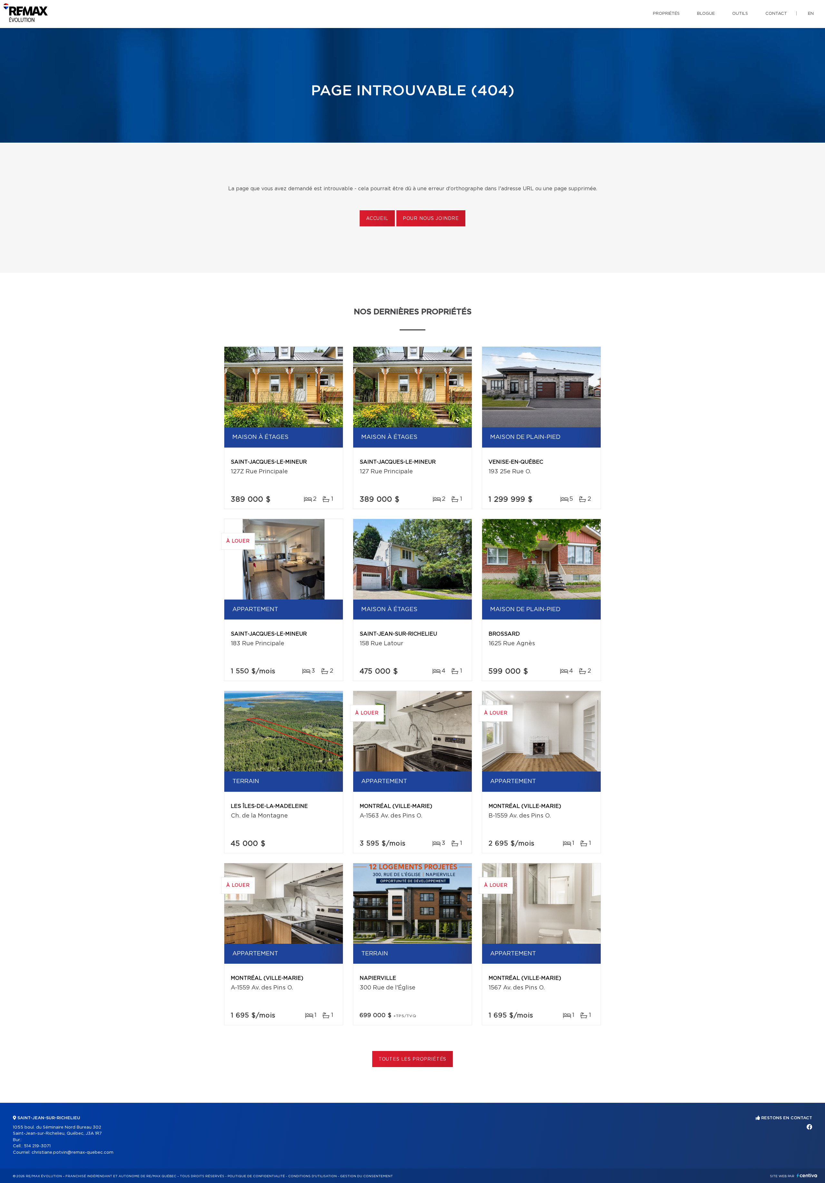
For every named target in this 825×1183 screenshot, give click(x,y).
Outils (740, 14)
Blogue (706, 14)
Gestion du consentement (366, 1176)
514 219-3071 (37, 1146)
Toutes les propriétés (413, 1059)
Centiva (807, 1175)
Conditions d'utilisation (312, 1176)
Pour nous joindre (431, 218)
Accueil (377, 218)
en (811, 14)
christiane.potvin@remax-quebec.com (72, 1152)
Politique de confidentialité (256, 1176)
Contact (776, 14)
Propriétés (666, 14)
